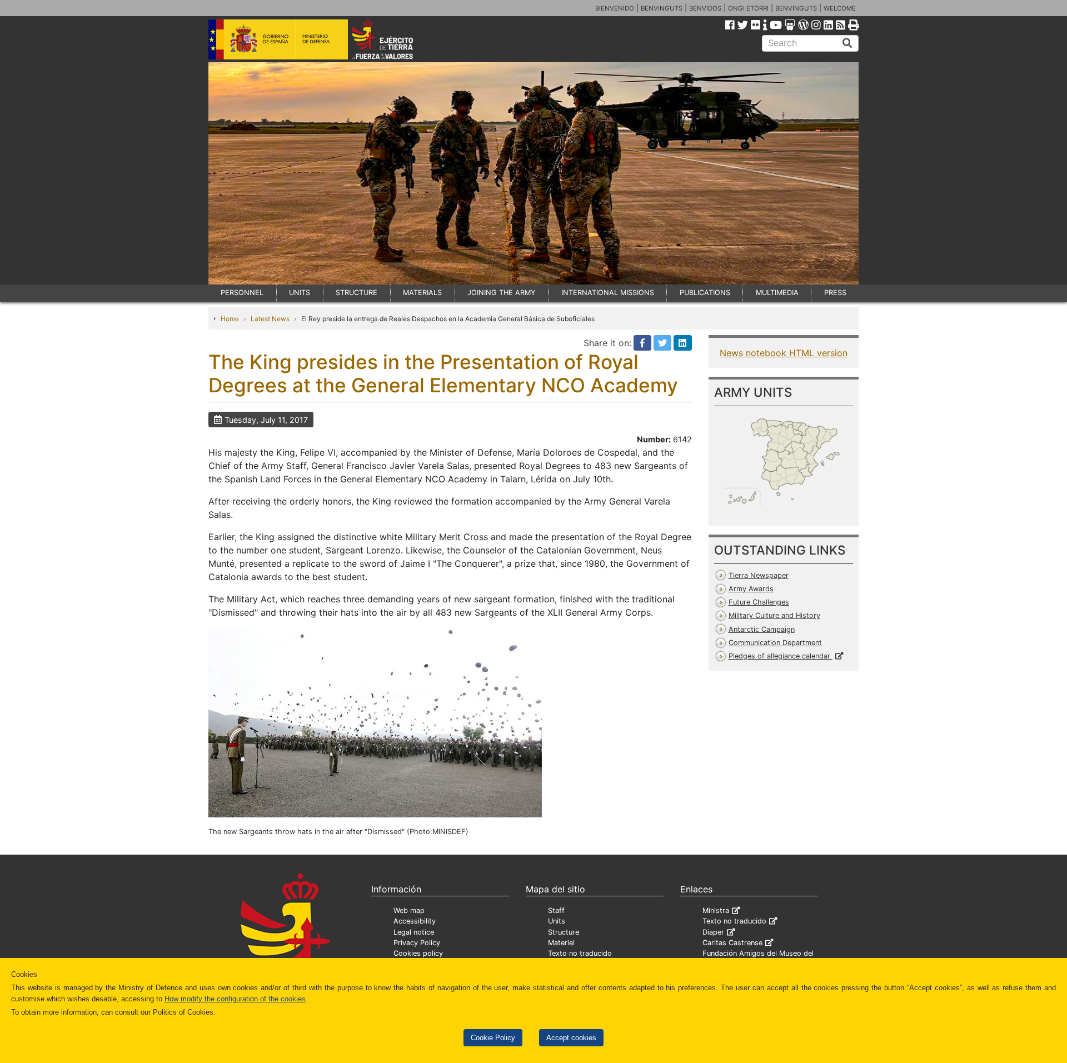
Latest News (270, 319)
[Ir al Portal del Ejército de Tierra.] (395, 38)
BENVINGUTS (661, 8)
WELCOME (840, 8)
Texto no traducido (580, 953)
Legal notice (413, 932)
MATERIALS (422, 292)
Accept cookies (571, 1038)
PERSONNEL (242, 292)
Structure (563, 932)
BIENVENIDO (614, 8)
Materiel (561, 943)
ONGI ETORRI (748, 8)
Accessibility (414, 921)
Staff (556, 910)
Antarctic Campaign (762, 629)
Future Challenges (759, 602)
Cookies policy (418, 953)
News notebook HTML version (783, 352)
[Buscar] (847, 43)
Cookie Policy (493, 1038)
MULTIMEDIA (777, 292)
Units (556, 921)
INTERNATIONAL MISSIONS (607, 292)
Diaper (713, 932)
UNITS (299, 292)
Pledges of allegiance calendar (780, 656)
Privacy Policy (416, 943)
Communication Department (775, 642)
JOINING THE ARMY (501, 292)
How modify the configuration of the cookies (235, 999)
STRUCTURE (356, 292)
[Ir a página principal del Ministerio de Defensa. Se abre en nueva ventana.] (278, 38)
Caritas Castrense (732, 943)
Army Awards (751, 589)
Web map (409, 910)
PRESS (835, 292)
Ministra (715, 910)
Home (230, 319)
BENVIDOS (705, 8)
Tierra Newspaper (759, 575)
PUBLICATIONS (705, 292)
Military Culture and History (774, 615)
